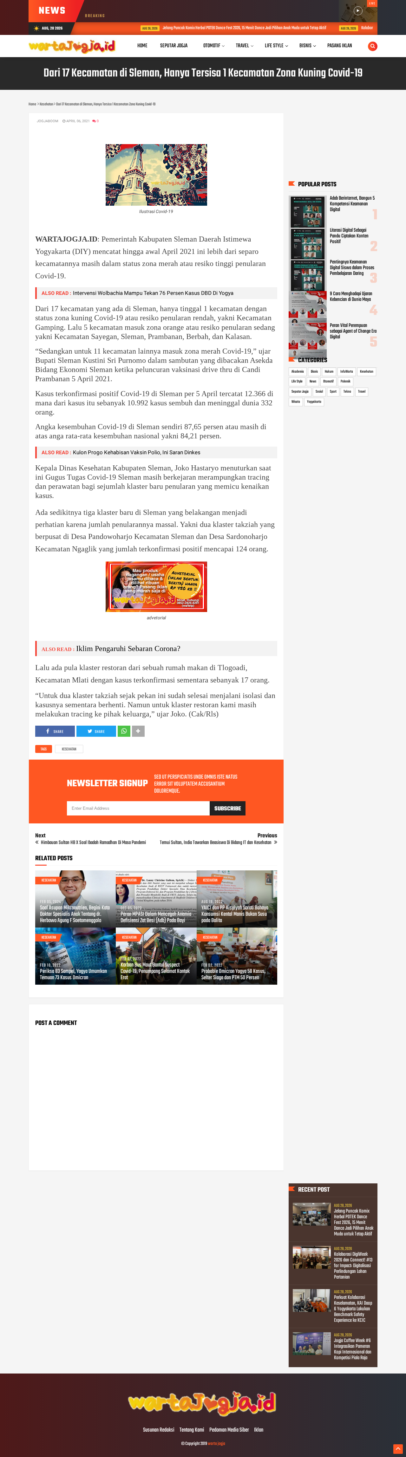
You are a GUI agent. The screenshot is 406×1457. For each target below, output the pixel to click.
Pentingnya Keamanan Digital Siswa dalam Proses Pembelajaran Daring (352, 268)
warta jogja (216, 1443)
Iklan (258, 1430)
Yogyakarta (314, 402)
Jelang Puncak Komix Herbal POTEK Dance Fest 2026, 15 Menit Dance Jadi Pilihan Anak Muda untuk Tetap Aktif (215, 28)
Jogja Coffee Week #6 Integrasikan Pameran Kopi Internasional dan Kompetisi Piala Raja (352, 1349)
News (313, 381)
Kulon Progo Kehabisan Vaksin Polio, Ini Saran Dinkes (136, 452)
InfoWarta (346, 372)
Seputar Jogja (300, 392)
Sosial (319, 392)
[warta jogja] (203, 1417)
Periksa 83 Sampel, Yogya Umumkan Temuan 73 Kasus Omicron (73, 974)
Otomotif (328, 381)
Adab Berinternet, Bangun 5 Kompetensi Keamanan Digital (352, 204)
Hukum (329, 372)
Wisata (295, 402)
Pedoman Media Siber (229, 1430)
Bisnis (314, 372)
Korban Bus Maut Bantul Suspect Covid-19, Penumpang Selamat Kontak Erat (155, 971)
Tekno (347, 392)
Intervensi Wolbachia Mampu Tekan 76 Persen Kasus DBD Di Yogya (153, 293)
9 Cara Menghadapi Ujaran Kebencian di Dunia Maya (351, 297)
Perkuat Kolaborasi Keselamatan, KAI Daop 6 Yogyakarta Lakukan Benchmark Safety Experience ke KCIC (353, 1309)
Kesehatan (69, 749)
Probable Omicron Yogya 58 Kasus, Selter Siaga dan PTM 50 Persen (233, 974)
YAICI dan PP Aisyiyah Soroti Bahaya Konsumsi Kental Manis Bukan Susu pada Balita (234, 914)
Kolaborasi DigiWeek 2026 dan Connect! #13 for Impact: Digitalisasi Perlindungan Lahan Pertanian (353, 1265)
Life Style (297, 381)
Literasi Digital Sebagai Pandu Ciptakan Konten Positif (349, 236)
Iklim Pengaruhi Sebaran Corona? (128, 648)
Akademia (297, 372)
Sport (333, 392)
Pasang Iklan (339, 46)
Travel (361, 392)
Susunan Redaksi (158, 1430)
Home (142, 46)
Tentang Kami (192, 1430)
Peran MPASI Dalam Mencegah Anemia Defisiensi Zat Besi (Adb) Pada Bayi (156, 917)
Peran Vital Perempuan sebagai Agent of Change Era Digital (353, 331)
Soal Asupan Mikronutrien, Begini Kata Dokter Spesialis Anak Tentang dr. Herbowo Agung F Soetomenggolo (75, 914)
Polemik (345, 381)
